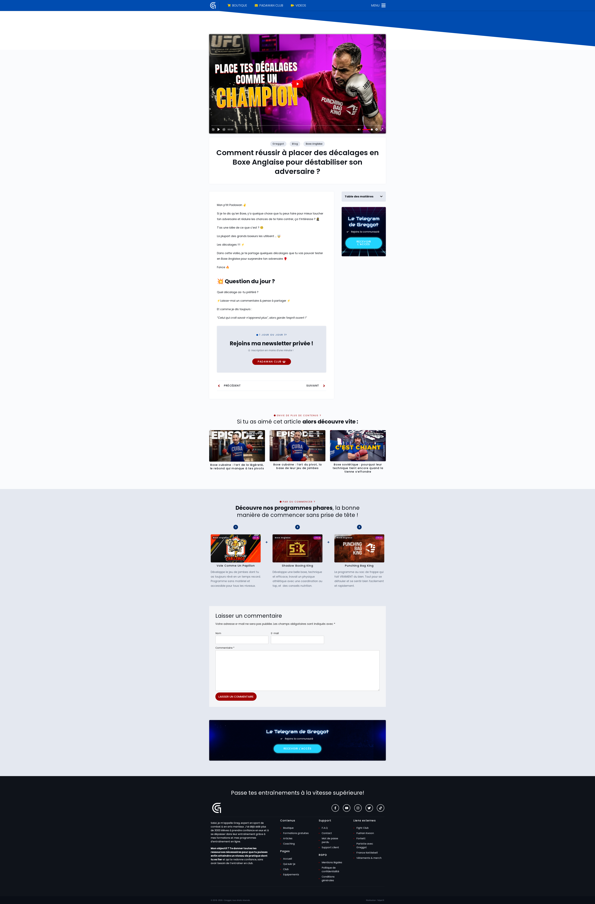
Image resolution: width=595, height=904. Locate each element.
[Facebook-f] (335, 808)
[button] (381, 196)
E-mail (275, 633)
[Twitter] (369, 808)
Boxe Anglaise (314, 144)
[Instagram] (358, 808)
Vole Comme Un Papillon (236, 566)
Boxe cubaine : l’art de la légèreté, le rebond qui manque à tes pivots (237, 466)
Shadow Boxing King (297, 566)
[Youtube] (346, 808)
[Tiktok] (380, 808)
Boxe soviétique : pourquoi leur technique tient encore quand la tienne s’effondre (358, 468)
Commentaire (224, 648)
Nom (218, 633)
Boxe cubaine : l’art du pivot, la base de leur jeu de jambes (297, 466)
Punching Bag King (359, 566)
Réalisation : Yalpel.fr (375, 900)
